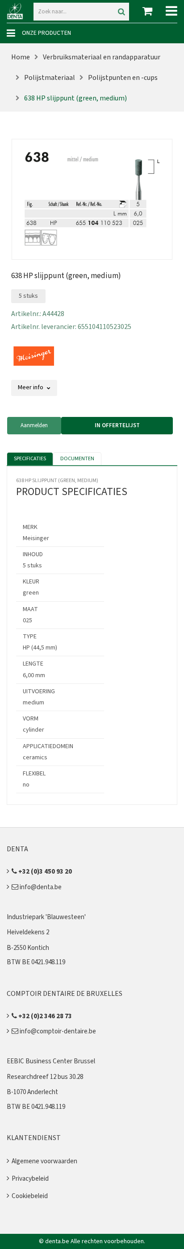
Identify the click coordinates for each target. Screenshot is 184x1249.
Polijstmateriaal (49, 78)
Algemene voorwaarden (44, 1161)
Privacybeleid (30, 1178)
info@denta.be (40, 887)
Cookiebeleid (30, 1196)
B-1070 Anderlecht (32, 1092)
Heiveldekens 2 (28, 932)
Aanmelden (34, 425)
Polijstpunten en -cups (123, 78)
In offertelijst (117, 425)
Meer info (31, 387)
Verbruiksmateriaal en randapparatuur (101, 57)
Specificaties (30, 458)
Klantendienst (34, 1138)
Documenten (77, 458)
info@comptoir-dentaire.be (57, 1031)
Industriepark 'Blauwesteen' (46, 917)
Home (20, 57)
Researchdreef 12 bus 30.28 (45, 1077)
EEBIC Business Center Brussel (51, 1061)
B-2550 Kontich (28, 948)
